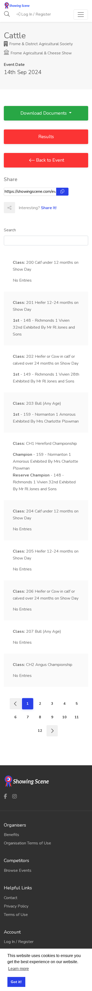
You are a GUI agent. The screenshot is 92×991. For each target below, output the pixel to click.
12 (40, 730)
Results (46, 137)
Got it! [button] (16, 982)
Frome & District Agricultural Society (40, 43)
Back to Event (49, 160)
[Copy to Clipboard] (62, 192)
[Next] (52, 730)
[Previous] (15, 703)
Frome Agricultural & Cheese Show (40, 53)
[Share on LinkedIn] (43, 207)
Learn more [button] (18, 968)
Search (10, 230)
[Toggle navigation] (81, 14)
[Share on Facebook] (20, 207)
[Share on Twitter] (31, 207)
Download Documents (44, 113)
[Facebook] (5, 796)
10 (64, 717)
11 (77, 717)
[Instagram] (14, 796)
